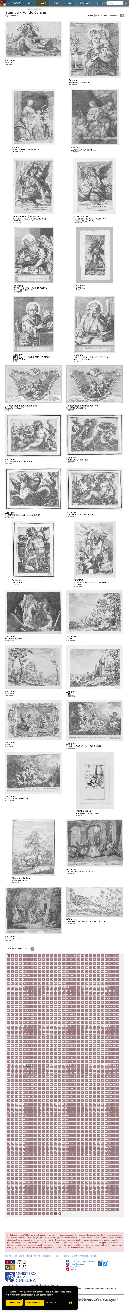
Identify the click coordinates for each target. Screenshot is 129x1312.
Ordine (90, 16)
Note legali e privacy (88, 1256)
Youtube (72, 1269)
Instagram (73, 1267)
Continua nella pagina (15, 949)
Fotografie (85, 3)
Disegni (70, 3)
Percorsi (103, 3)
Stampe (43, 3)
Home (30, 3)
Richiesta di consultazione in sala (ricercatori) (51, 1256)
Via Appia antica (34, 9)
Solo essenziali (34, 1302)
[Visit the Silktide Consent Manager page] (71, 1303)
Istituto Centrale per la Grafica (17, 1256)
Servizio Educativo (76, 1264)
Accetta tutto (14, 1302)
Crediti (74, 1256)
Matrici (56, 3)
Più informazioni (60, 61)
